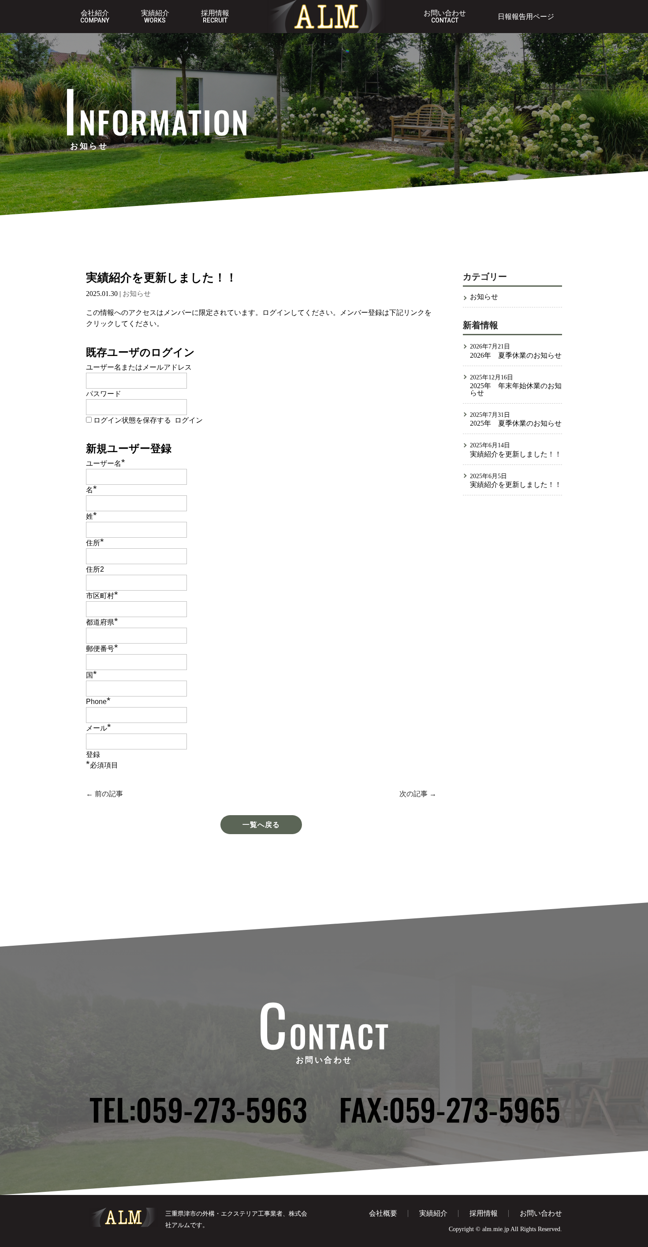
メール (98, 728)
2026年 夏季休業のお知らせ (516, 355)
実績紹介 (155, 17)
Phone (98, 701)
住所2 (95, 569)
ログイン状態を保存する (132, 420)
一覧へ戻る (261, 824)
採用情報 (215, 17)
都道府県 (102, 622)
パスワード (103, 393)
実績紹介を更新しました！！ (516, 454)
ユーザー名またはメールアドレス (139, 367)
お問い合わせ (445, 17)
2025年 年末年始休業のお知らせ (516, 389)
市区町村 (102, 595)
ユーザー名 (105, 463)
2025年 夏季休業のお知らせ (516, 423)
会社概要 (383, 1213)
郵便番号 (102, 648)
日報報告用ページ (526, 16)
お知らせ (137, 293)
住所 (95, 543)
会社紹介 (94, 17)
